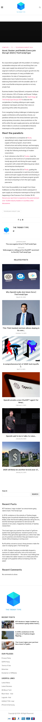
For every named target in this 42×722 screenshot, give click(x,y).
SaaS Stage (32, 97)
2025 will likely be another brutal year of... (21, 470)
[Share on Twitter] (20, 220)
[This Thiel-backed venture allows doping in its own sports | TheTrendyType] (21, 312)
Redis (27, 169)
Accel (29, 138)
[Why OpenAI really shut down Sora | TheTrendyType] (21, 276)
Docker (27, 156)
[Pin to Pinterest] (22, 220)
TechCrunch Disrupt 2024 (12, 211)
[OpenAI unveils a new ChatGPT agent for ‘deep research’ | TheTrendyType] (21, 384)
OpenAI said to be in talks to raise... (21, 436)
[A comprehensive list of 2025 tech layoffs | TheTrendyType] (21, 348)
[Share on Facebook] (18, 220)
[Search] (40, 7)
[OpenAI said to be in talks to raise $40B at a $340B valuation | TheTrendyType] (21, 420)
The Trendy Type (21, 227)
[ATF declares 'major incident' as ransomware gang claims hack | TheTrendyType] (8, 625)
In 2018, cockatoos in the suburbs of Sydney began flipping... (25, 634)
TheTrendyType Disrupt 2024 (12, 99)
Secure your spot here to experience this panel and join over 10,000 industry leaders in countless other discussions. (20, 200)
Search (4, 491)
